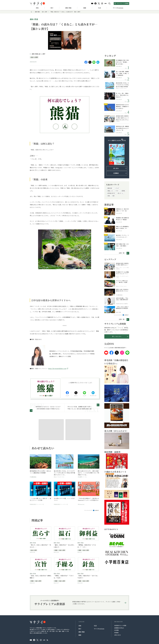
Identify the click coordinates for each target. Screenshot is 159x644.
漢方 (114, 196)
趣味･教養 (68, 8)
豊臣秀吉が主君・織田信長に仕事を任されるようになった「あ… (122, 128)
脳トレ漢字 (44, 11)
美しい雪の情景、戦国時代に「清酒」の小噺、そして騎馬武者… (122, 73)
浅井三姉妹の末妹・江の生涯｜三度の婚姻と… (122, 245)
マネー (117, 190)
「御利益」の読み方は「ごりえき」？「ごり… (86, 546)
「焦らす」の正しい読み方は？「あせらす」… (40, 546)
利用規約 (116, 632)
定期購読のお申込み (119, 628)
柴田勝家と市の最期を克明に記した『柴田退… (122, 218)
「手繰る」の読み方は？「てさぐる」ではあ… (64, 577)
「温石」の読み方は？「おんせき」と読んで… (64, 546)
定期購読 (116, 173)
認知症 (123, 190)
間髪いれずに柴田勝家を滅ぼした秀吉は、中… (122, 227)
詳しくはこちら (116, 336)
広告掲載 (116, 630)
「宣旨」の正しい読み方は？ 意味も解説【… (40, 577)
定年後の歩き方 (111, 193)
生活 (99, 8)
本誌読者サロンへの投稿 (120, 625)
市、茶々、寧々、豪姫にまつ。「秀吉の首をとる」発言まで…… (122, 95)
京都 (109, 196)
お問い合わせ (117, 635)
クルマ (117, 188)
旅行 (52, 8)
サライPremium (99, 629)
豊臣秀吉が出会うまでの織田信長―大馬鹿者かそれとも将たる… (122, 106)
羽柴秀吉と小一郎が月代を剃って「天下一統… (122, 210)
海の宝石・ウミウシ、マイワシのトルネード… (122, 236)
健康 (84, 8)
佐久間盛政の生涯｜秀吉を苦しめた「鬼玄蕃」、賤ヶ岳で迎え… (122, 62)
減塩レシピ (110, 190)
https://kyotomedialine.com (57, 368)
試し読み (116, 168)
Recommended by (88, 510)
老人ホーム (120, 193)
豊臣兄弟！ (110, 188)
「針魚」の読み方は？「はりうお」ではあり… (88, 577)
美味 (37, 8)
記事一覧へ (122, 253)
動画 (56, 550)
